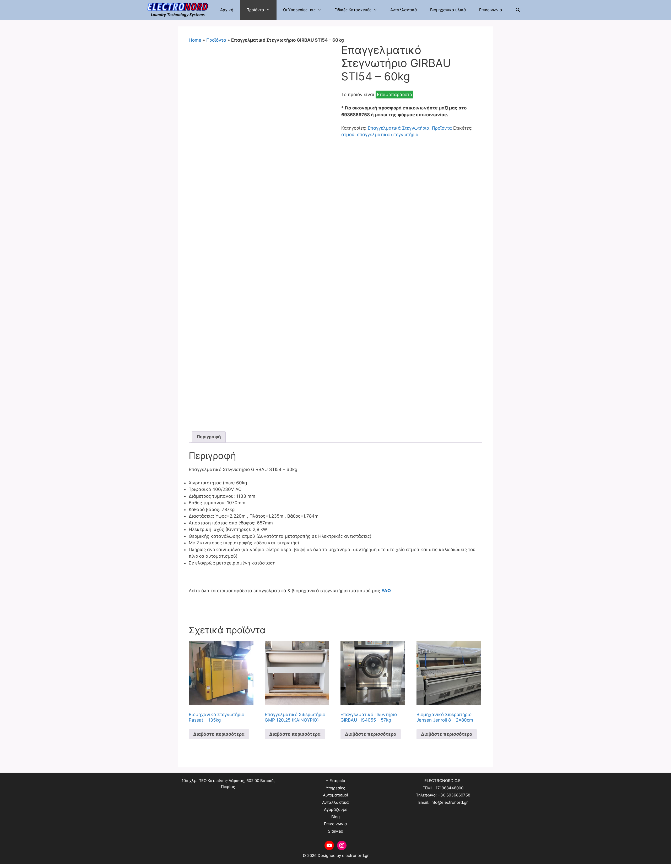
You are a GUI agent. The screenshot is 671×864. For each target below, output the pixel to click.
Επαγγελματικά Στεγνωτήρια (398, 128)
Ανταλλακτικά (403, 9)
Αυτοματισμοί (335, 795)
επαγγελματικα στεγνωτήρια (388, 134)
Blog (335, 816)
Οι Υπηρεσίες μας (299, 9)
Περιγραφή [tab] (209, 436)
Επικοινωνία (490, 9)
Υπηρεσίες (335, 787)
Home (195, 40)
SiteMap (335, 831)
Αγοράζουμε (335, 809)
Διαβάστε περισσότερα (219, 734)
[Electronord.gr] (179, 10)
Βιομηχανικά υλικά (448, 9)
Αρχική (226, 9)
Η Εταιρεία (335, 780)
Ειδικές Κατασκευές (352, 9)
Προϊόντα (255, 9)
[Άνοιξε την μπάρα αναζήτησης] (518, 10)
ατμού (347, 134)
